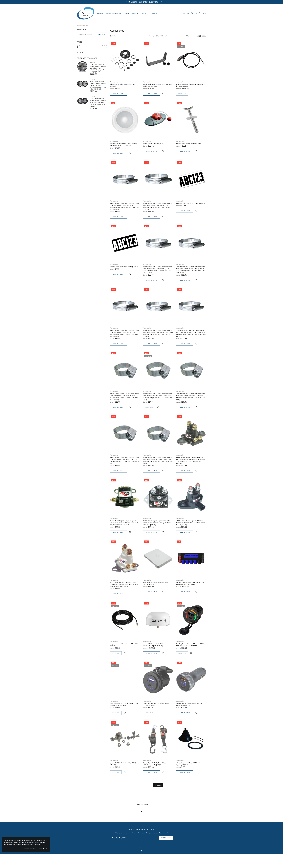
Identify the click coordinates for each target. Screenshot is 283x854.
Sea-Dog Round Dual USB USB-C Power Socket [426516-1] (156, 704)
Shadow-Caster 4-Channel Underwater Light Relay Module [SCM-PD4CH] (190, 583)
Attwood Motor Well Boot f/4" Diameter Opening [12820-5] (188, 764)
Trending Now (141, 805)
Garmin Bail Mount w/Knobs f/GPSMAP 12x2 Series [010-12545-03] (157, 85)
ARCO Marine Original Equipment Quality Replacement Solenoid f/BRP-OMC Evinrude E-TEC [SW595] (190, 523)
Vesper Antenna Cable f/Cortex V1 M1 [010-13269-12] (124, 645)
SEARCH (101, 34)
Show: (188, 36)
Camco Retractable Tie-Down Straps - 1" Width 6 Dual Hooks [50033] (156, 764)
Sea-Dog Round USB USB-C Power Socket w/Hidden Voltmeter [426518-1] (124, 704)
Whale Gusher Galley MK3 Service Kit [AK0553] (122, 85)
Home (78, 25)
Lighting (92, 62)
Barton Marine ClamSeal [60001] (153, 143)
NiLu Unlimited (86, 13)
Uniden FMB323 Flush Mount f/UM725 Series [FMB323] (124, 764)
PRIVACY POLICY (30, 848)
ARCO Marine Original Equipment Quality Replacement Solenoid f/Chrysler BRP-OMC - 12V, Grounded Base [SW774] (124, 523)
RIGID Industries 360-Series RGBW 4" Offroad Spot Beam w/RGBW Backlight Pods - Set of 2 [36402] (98, 102)
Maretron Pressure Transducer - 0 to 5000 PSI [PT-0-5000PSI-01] (191, 85)
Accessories (114, 82)
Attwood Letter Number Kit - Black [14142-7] (190, 203)
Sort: (111, 36)
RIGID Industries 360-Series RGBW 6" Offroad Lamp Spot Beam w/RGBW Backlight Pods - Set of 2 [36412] (98, 85)
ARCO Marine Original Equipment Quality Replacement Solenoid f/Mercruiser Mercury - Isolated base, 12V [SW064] (124, 584)
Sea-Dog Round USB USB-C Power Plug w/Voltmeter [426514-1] (189, 704)
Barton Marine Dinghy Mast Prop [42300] (189, 143)
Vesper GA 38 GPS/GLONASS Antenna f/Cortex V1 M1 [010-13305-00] (156, 645)
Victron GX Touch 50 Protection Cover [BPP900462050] (155, 583)
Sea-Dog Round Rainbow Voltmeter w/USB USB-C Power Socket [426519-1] (190, 645)
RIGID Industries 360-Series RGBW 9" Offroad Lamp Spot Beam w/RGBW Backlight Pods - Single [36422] (98, 68)
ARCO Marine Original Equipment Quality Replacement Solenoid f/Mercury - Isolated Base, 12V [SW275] (156, 523)
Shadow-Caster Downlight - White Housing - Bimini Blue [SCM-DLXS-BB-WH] (124, 144)
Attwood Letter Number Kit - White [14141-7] (124, 266)
